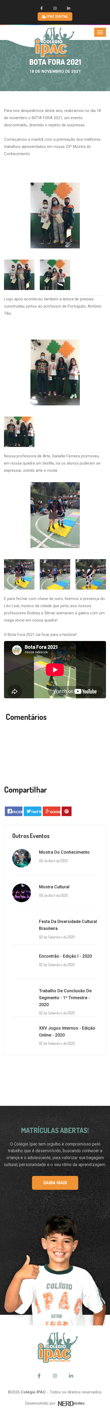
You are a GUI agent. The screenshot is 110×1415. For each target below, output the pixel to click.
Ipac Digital (57, 16)
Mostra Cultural (54, 886)
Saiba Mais (55, 1182)
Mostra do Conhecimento (64, 852)
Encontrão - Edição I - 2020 (65, 956)
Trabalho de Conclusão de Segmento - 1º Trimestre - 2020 (65, 997)
